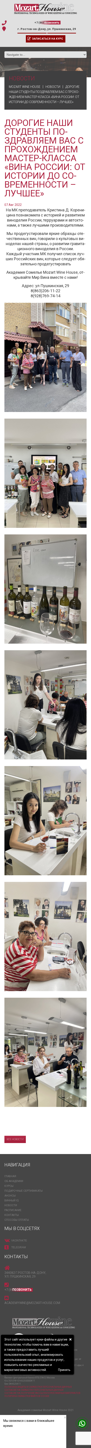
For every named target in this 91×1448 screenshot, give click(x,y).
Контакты (11, 1215)
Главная (10, 1176)
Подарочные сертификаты (23, 1190)
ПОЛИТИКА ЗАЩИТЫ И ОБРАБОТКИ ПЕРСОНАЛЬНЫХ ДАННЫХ (38, 1387)
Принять (64, 1370)
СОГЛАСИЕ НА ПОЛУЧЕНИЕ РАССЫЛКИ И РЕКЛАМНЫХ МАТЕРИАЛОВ (42, 1393)
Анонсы (10, 1195)
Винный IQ (11, 1200)
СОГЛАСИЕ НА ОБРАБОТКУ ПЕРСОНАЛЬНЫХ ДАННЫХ (33, 1390)
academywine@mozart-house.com (32, 1303)
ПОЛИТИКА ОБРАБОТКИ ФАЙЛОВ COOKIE (26, 1396)
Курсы (8, 1186)
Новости (10, 1205)
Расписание (12, 1210)
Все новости (15, 1139)
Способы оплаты (16, 1219)
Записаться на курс (47, 38)
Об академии (13, 1181)
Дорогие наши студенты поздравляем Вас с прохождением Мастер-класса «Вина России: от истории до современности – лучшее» (44, 158)
